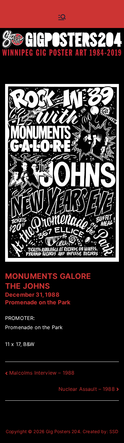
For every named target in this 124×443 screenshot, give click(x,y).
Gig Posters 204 (63, 431)
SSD (113, 431)
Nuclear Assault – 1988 (87, 389)
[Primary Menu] (62, 17)
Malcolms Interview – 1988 (41, 373)
